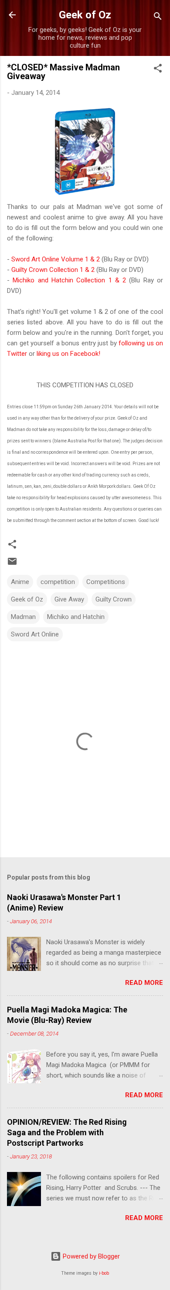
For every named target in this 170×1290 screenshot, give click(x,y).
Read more (144, 983)
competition (58, 582)
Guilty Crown (113, 599)
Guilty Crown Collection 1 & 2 (53, 270)
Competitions (105, 582)
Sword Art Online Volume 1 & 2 (55, 259)
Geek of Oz (85, 15)
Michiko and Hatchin (76, 617)
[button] (158, 69)
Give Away (69, 599)
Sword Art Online (35, 634)
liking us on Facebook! (68, 354)
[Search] (158, 17)
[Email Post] (12, 564)
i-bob (104, 1273)
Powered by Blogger (90, 1256)
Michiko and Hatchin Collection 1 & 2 (69, 280)
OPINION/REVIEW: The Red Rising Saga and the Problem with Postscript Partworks (67, 1132)
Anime (20, 582)
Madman (23, 617)
